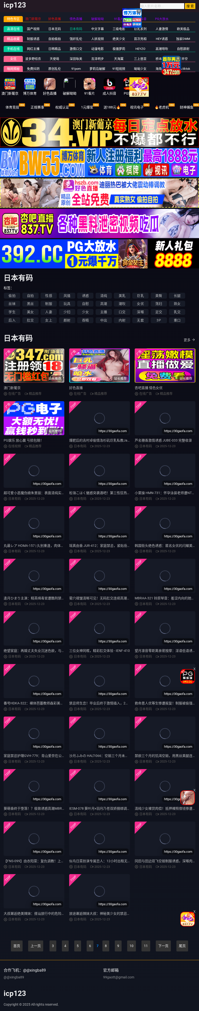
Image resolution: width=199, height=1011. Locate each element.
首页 (16, 946)
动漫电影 (97, 49)
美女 (30, 312)
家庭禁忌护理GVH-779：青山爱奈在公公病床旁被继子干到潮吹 (51, 756)
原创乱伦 (54, 69)
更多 (187, 340)
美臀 (158, 296)
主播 (103, 312)
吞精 (85, 320)
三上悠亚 (140, 59)
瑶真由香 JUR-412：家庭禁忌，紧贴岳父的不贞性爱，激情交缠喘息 (120, 546)
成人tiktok (183, 69)
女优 (13, 59)
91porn (76, 69)
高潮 (103, 304)
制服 (48, 304)
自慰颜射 (183, 49)
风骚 (67, 296)
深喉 (140, 312)
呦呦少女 (140, 69)
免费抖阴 (33, 69)
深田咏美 (76, 59)
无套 (140, 320)
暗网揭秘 (13, 69)
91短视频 (118, 69)
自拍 (30, 296)
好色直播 (76, 388)
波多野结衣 (33, 59)
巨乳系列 (140, 29)
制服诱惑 (33, 39)
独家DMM (183, 39)
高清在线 (13, 29)
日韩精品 (54, 49)
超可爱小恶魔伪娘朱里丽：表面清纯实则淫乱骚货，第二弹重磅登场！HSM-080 (63, 493)
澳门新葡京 (12, 388)
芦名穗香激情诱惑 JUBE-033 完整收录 (163, 440)
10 (131, 946)
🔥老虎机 (162, 107)
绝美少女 (119, 39)
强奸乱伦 (76, 39)
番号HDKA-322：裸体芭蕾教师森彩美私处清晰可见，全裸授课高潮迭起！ (59, 703)
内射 (122, 320)
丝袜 (11, 304)
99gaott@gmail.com (118, 977)
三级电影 (119, 29)
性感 (48, 296)
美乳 (122, 296)
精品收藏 (13, 39)
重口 (177, 320)
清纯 (103, 296)
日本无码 (54, 29)
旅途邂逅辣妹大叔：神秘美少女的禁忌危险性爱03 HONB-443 (115, 913)
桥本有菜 (162, 59)
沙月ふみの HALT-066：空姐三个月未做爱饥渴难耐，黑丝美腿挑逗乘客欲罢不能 (129, 756)
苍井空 (183, 59)
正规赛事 (37, 107)
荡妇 (158, 304)
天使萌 (54, 59)
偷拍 (11, 296)
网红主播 (33, 49)
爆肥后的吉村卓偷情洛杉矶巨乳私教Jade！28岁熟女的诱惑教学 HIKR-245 (125, 440)
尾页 (182, 946)
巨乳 (140, 296)
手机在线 (13, 49)
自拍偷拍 (54, 39)
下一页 (163, 946)
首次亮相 (140, 39)
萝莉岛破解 (97, 69)
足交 (158, 312)
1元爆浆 (87, 107)
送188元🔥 (112, 107)
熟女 (177, 304)
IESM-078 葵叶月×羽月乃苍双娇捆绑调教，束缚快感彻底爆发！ (116, 808)
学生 (11, 312)
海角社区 (162, 69)
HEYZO (140, 49)
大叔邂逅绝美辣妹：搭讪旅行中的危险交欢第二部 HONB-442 (49, 913)
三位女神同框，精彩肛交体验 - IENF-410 (99, 651)
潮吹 (122, 304)
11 (146, 946)
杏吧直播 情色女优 (149, 388)
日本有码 (76, 29)
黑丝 (30, 304)
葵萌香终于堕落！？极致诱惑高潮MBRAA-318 (38, 808)
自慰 (85, 304)
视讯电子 (137, 107)
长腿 (177, 296)
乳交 (177, 312)
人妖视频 (97, 39)
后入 (11, 320)
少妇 (67, 312)
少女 (85, 312)
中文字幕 (97, 29)
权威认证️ (62, 107)
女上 (48, 320)
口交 (122, 312)
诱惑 (85, 296)
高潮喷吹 (162, 49)
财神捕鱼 (186, 107)
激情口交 (76, 49)
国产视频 (33, 29)
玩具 (67, 304)
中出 (103, 320)
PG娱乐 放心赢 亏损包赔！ (24, 440)
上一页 (36, 946)
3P (159, 320)
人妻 (48, 312)
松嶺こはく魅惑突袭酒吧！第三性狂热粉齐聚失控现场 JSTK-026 (117, 493)
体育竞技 (12, 107)
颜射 (67, 320)
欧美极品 (183, 29)
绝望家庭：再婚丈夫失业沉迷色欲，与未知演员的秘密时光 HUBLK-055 (57, 651)
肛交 (30, 320)
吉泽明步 (97, 59)
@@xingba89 (14, 977)
